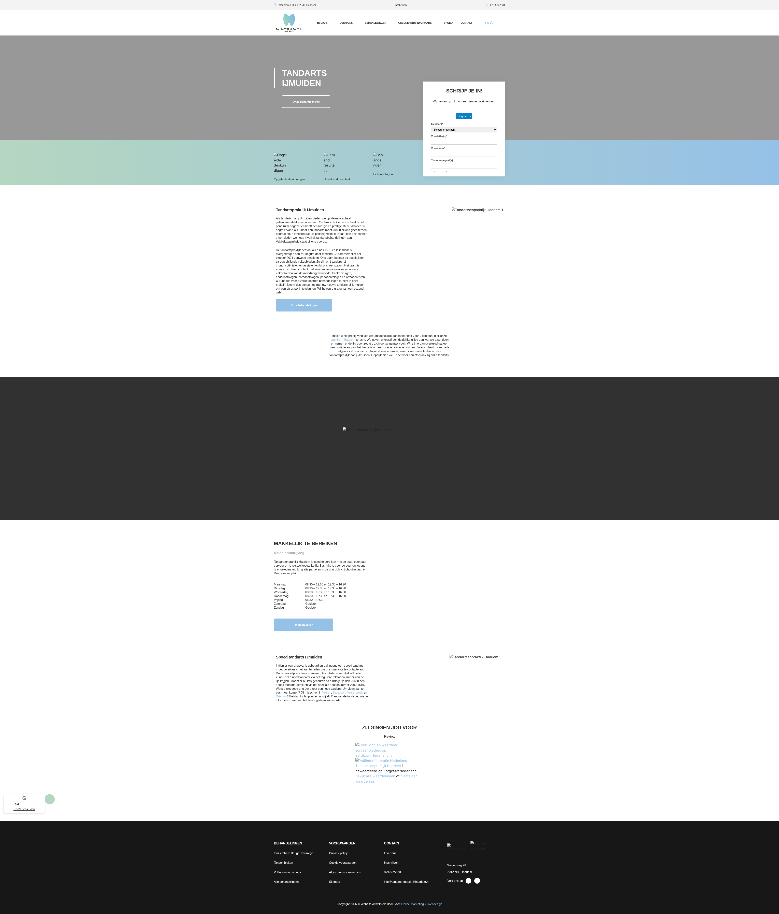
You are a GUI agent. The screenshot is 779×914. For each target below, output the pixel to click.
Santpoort (339, 692)
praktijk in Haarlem (342, 339)
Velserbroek (355, 692)
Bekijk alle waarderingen (375, 776)
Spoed (448, 22)
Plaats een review (24, 809)
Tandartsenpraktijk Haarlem (378, 766)
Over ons (346, 22)
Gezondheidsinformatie (415, 22)
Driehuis (281, 696)
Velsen (326, 692)
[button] (501, 23)
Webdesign (434, 904)
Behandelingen (375, 22)
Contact (466, 22)
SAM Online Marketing (409, 904)
